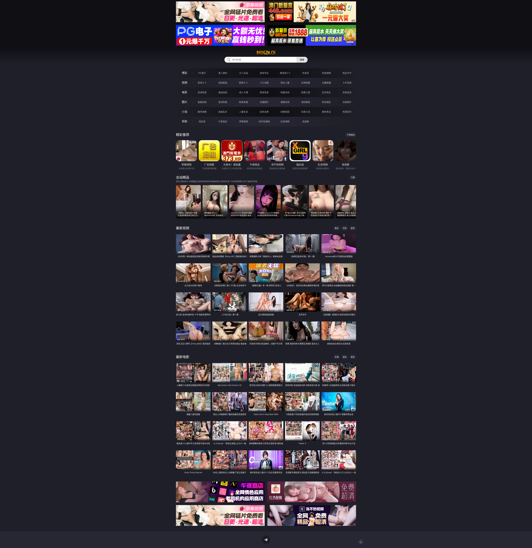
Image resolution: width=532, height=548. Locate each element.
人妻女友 (243, 111)
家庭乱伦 (222, 111)
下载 (353, 177)
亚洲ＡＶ (202, 82)
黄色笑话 (326, 111)
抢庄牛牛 (347, 73)
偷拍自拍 (222, 92)
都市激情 (202, 111)
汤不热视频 (264, 121)
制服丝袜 (285, 92)
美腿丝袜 (285, 102)
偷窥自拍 (202, 102)
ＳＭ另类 (347, 82)
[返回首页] (360, 542)
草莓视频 (243, 121)
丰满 (337, 357)
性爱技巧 (347, 111)
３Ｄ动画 (264, 82)
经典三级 (305, 92)
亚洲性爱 (202, 92)
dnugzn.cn (266, 52)
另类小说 (305, 111)
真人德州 (222, 73)
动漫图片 (264, 102)
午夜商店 (222, 121)
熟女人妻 (285, 82)
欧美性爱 (264, 92)
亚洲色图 (222, 102)
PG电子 (202, 73)
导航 (184, 121)
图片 (184, 102)
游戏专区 (264, 73)
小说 (184, 112)
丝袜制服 (305, 82)
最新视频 (182, 228)
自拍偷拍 (222, 82)
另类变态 (347, 92)
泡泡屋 (305, 121)
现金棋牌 (326, 73)
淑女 (345, 357)
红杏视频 (285, 121)
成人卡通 (243, 92)
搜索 (302, 59)
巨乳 (345, 228)
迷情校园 (285, 111)
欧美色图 (243, 102)
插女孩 (202, 121)
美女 (337, 228)
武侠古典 (264, 111)
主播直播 (326, 82)
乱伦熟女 (326, 92)
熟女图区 (326, 102)
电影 (184, 92)
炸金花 (305, 73)
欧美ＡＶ (243, 82)
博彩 (184, 73)
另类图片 (347, 102)
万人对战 (243, 73)
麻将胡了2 (285, 73)
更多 (353, 228)
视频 (184, 82)
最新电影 (182, 356)
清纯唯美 (305, 102)
